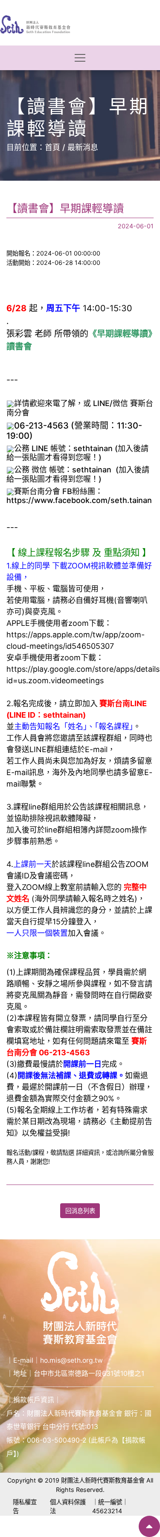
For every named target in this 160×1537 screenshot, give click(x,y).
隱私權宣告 (25, 1506)
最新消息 (82, 147)
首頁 (52, 147)
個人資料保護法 (68, 1506)
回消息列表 (80, 1210)
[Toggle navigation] (80, 57)
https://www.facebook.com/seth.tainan (79, 500)
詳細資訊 (88, 1152)
